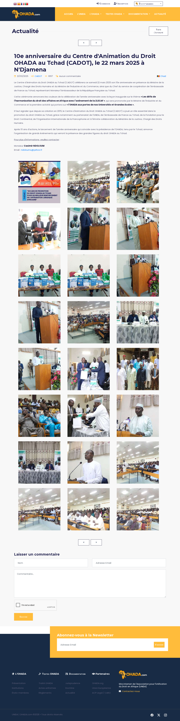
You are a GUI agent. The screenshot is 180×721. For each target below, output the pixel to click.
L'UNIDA (81, 14)
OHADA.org (97, 683)
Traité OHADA (46, 683)
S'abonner (159, 644)
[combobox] (148, 4)
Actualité (160, 14)
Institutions (18, 688)
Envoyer (23, 616)
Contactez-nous (131, 691)
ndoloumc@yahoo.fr (31, 149)
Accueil (68, 14)
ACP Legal (97, 692)
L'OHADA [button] (95, 14)
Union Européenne (101, 688)
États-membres (20, 692)
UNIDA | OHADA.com (22, 714)
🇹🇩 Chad (161, 76)
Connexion (105, 3)
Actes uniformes (47, 688)
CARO (108, 692)
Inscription (123, 3)
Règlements (45, 692)
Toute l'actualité (158, 31)
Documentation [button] (138, 14)
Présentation (19, 683)
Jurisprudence (72, 683)
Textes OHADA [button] (114, 14)
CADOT (38, 76)
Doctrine (69, 688)
